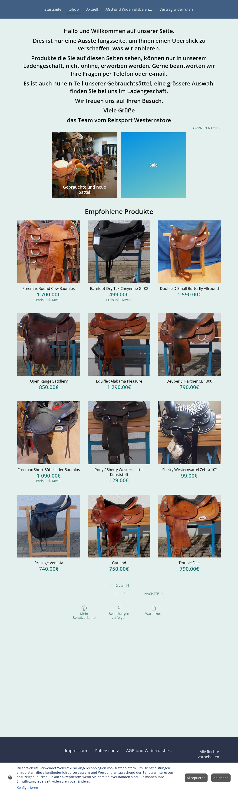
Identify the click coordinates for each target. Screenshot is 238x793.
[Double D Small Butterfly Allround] (189, 251)
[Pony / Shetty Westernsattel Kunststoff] (119, 432)
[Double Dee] (189, 526)
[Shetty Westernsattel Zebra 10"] (189, 432)
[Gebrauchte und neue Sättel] (84, 157)
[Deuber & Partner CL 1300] (189, 344)
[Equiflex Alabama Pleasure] (119, 344)
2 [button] (124, 593)
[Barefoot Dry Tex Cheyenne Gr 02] (119, 251)
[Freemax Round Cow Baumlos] (48, 251)
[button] (154, 593)
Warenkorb (153, 613)
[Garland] (119, 526)
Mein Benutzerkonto (84, 615)
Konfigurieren (27, 787)
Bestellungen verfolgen (119, 615)
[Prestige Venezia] (48, 526)
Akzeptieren (196, 778)
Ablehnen (220, 778)
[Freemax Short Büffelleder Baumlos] (48, 432)
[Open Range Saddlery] (48, 344)
